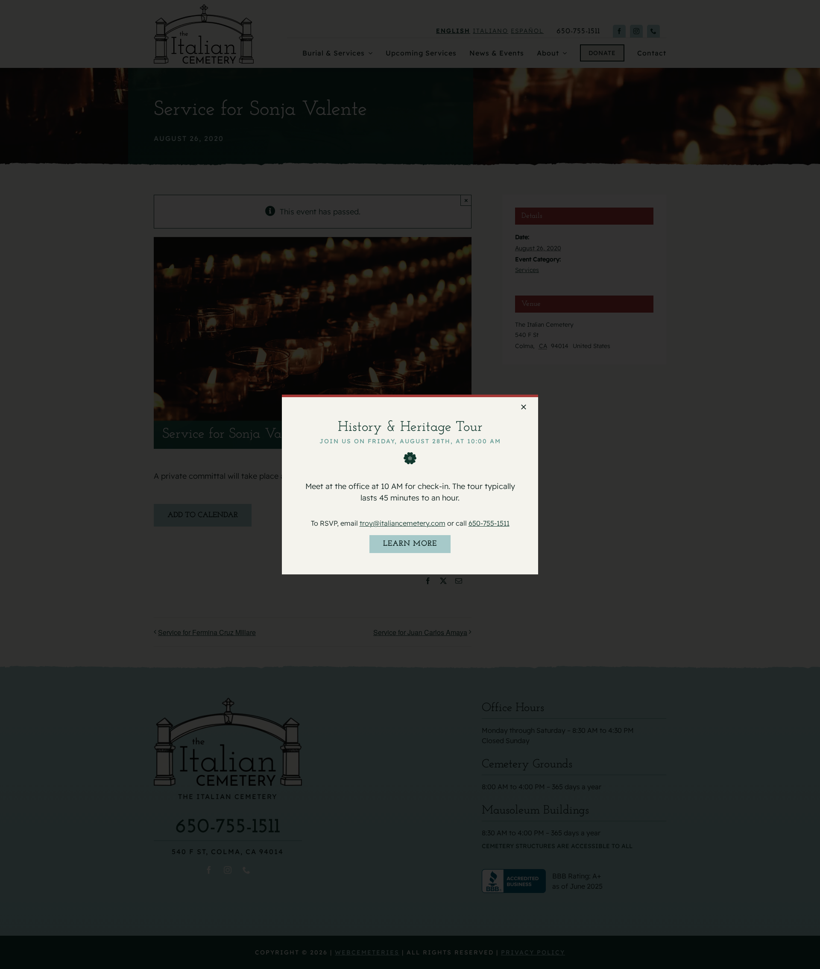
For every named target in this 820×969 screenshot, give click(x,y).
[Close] (524, 407)
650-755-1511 (489, 523)
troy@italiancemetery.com (402, 523)
